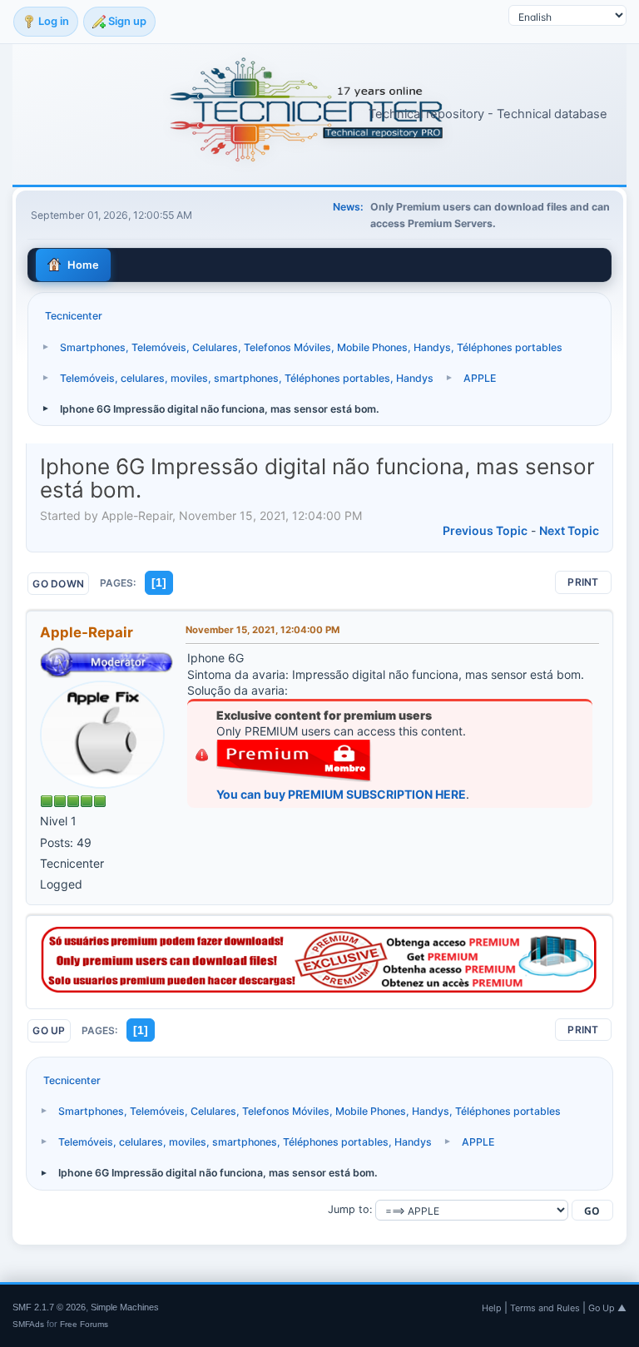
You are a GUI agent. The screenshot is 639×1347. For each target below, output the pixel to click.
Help (492, 1308)
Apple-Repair (86, 632)
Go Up (48, 1030)
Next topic (569, 530)
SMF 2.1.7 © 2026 (49, 1307)
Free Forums (84, 1324)
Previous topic (485, 530)
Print (582, 582)
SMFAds (28, 1324)
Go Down (58, 583)
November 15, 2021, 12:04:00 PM (262, 630)
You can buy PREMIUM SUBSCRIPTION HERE (341, 794)
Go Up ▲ (607, 1308)
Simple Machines (125, 1307)
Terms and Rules (545, 1308)
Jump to (348, 1209)
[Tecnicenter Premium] (319, 988)
